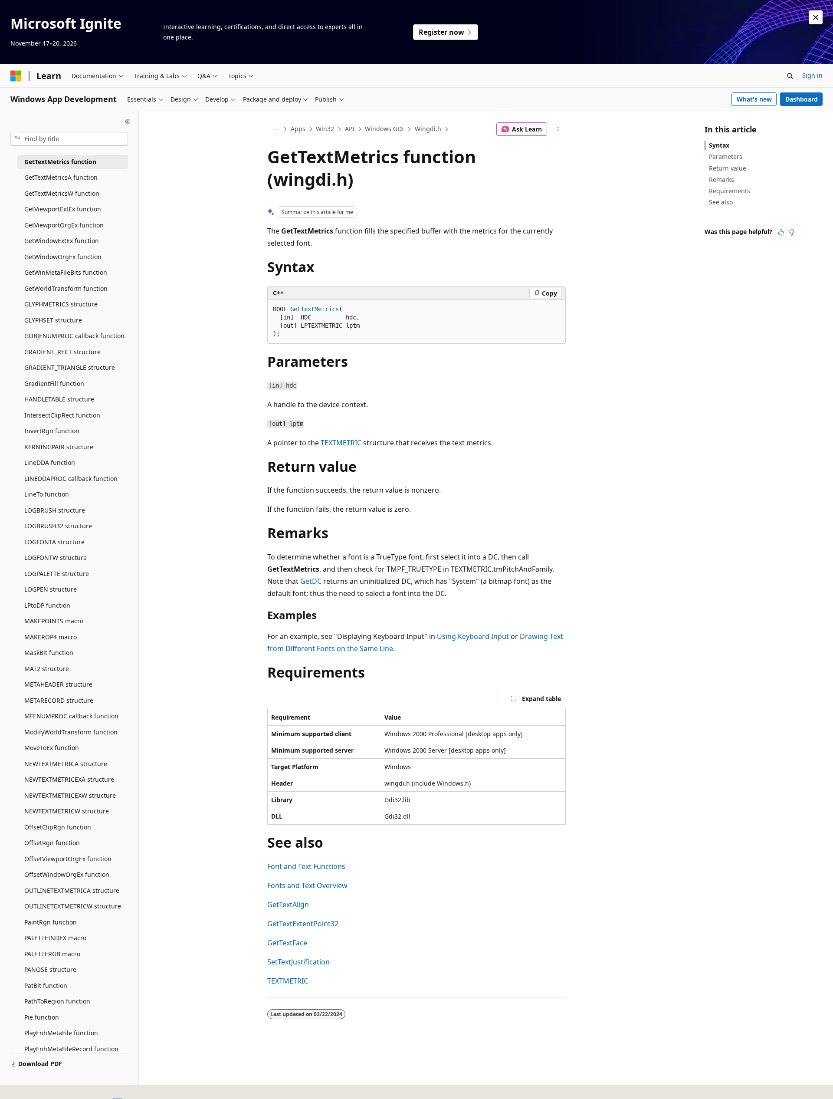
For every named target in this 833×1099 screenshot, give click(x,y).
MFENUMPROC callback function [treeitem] (71, 716)
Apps (298, 129)
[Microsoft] (16, 76)
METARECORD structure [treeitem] (58, 700)
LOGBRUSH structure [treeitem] (54, 510)
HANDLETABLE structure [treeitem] (59, 399)
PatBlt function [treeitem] (45, 985)
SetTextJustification (298, 962)
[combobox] (69, 139)
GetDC (310, 581)
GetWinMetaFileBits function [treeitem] (65, 272)
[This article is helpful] (781, 232)
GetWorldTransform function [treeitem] (66, 288)
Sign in (812, 75)
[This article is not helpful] (791, 232)
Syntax (719, 145)
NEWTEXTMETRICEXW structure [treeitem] (70, 795)
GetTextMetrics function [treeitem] (60, 162)
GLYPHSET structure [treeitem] (53, 320)
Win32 (325, 129)
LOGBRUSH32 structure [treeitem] (58, 526)
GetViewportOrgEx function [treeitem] (64, 225)
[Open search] (790, 76)
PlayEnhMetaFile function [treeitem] (61, 1033)
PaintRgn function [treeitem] (50, 922)
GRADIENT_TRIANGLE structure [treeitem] (69, 367)
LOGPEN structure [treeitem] (50, 589)
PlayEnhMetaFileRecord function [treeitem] (71, 1049)
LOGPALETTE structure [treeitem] (56, 573)
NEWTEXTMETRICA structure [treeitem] (65, 764)
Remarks (721, 179)
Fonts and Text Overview (307, 885)
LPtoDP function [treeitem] (47, 605)
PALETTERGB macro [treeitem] (52, 954)
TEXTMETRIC (341, 442)
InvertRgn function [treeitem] (51, 431)
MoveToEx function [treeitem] (51, 748)
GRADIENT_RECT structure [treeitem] (62, 352)
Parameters (725, 156)
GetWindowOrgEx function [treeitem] (63, 257)
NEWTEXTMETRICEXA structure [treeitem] (69, 779)
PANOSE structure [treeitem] (50, 969)
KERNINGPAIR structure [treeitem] (58, 447)
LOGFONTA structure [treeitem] (54, 542)
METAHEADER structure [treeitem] (58, 684)
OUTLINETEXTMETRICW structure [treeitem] (72, 906)
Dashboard (801, 99)
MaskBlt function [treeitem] (48, 652)
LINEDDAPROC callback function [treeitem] (71, 478)
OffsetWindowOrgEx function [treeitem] (66, 874)
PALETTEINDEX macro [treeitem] (55, 938)
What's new (754, 99)
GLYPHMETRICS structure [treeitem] (61, 304)
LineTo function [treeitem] (46, 494)
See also (721, 202)
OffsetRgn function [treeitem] (52, 843)
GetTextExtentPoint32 (302, 923)
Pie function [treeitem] (41, 1017)
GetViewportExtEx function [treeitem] (62, 209)
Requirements (729, 191)
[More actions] (558, 129)
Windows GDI (384, 129)
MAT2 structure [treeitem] (46, 669)
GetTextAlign (288, 904)
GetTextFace (287, 943)
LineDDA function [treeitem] (49, 462)
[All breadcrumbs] (274, 129)
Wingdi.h (428, 129)
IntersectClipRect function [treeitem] (62, 415)
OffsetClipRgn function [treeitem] (57, 827)
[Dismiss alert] (816, 17)
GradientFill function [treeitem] (54, 383)
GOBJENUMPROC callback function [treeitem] (74, 336)
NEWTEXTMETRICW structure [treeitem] (66, 811)
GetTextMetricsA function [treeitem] (61, 177)
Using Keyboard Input (473, 636)
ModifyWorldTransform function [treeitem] (71, 732)
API (349, 129)
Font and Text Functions (306, 866)
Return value (727, 168)
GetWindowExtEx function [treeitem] (61, 241)
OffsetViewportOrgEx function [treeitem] (68, 859)
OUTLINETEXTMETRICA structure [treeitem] (71, 890)
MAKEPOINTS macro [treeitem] (53, 621)
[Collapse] (127, 121)
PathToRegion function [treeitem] (57, 1001)
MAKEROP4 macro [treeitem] (50, 637)
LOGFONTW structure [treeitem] (55, 557)
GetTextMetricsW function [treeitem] (61, 193)
